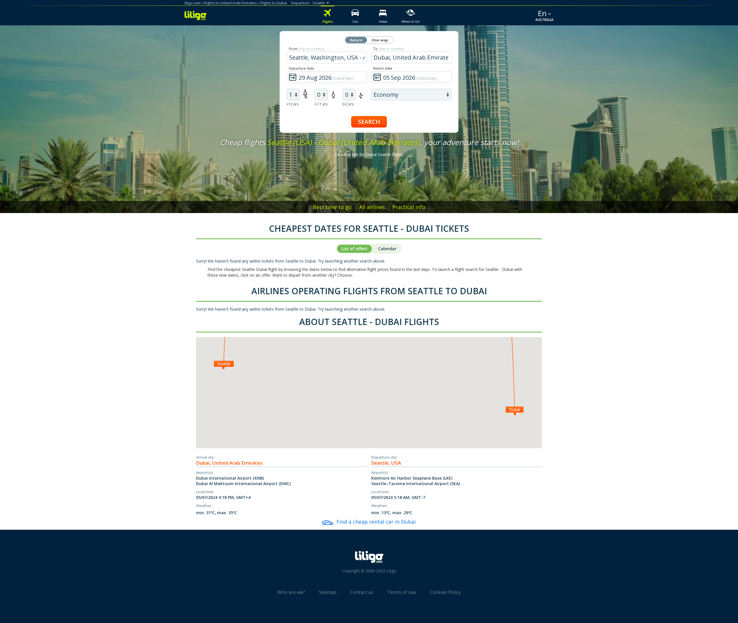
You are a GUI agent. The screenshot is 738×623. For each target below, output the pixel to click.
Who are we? (291, 592)
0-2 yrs (347, 104)
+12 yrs (292, 104)
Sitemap (327, 592)
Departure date (301, 68)
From (306, 48)
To (388, 48)
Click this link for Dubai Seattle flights (369, 154)
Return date (382, 68)
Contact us (361, 592)
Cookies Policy (445, 592)
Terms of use (401, 592)
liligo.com (192, 2)
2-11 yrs (321, 104)
